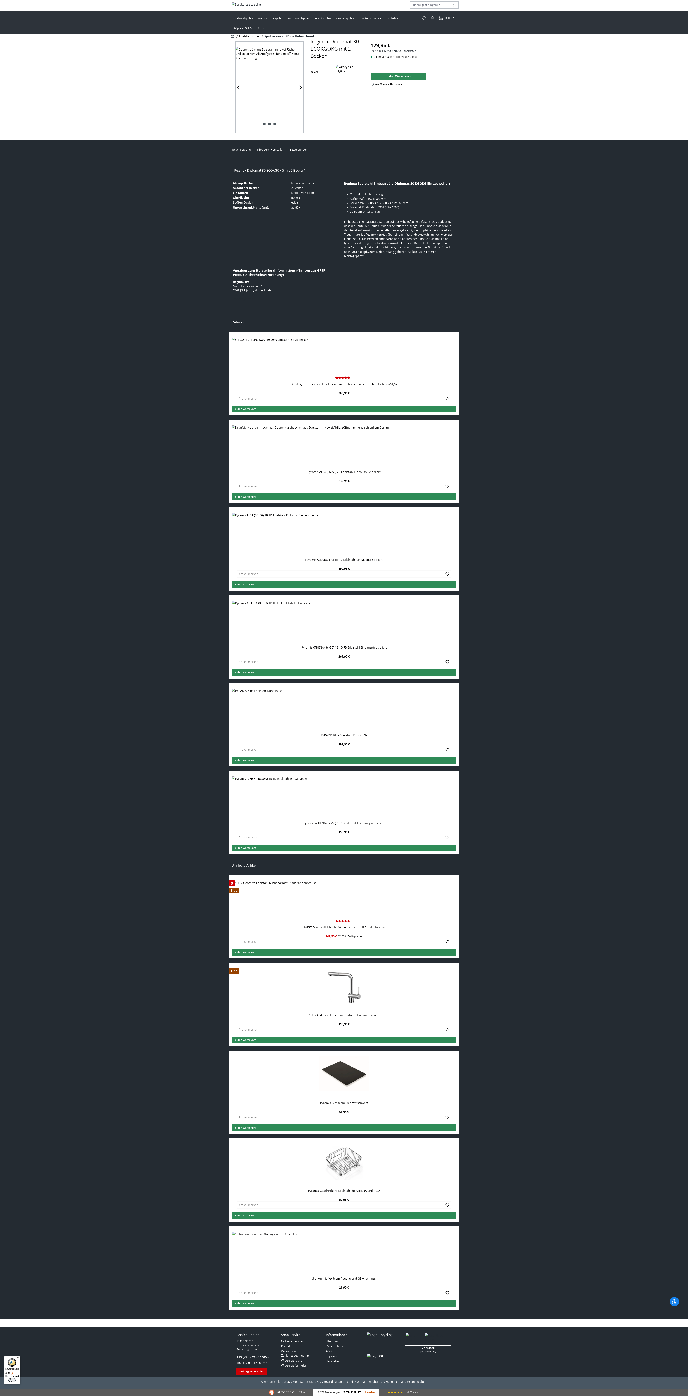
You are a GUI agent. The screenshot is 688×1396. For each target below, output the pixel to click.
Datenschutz (334, 1346)
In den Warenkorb (398, 76)
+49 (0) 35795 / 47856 (252, 1357)
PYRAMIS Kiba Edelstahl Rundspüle (344, 735)
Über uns (332, 1341)
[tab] (241, 149)
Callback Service (292, 1341)
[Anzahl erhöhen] (390, 66)
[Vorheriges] (238, 87)
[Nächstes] (300, 87)
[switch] (12, 1380)
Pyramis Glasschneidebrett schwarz (344, 1103)
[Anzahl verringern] (374, 66)
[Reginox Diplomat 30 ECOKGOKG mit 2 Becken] (269, 87)
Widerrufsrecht (291, 1360)
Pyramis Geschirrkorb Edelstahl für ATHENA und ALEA (344, 1191)
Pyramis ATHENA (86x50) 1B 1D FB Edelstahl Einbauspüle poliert (344, 647)
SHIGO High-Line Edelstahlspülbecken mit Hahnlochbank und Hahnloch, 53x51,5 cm (344, 384)
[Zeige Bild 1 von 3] (264, 124)
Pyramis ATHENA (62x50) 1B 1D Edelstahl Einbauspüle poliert (344, 823)
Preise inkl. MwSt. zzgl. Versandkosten (393, 50)
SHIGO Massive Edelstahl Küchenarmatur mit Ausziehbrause (344, 927)
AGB (329, 1351)
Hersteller (332, 1361)
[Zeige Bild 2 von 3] (269, 124)
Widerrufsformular (294, 1366)
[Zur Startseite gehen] (247, 4)
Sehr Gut (352, 1392)
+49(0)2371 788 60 (245, 295)
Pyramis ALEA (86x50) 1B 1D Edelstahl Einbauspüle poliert (344, 560)
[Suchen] (454, 5)
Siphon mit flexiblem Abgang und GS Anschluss (344, 1278)
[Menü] (18, 1358)
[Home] (233, 36)
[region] (269, 87)
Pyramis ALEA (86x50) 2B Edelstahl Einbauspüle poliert (344, 472)
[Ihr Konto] (432, 17)
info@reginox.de (244, 299)
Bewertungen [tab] (299, 150)
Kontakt (286, 1346)
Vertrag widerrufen (251, 1371)
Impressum (333, 1356)
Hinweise (369, 1392)
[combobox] (430, 5)
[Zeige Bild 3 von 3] (274, 124)
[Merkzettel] (424, 17)
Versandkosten (332, 1382)
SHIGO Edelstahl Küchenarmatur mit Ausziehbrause (344, 1015)
